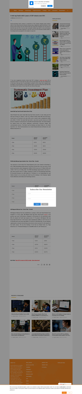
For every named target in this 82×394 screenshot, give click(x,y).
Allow (50, 6)
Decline (70, 392)
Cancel (44, 204)
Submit (37, 204)
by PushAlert (32, 7)
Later (43, 6)
